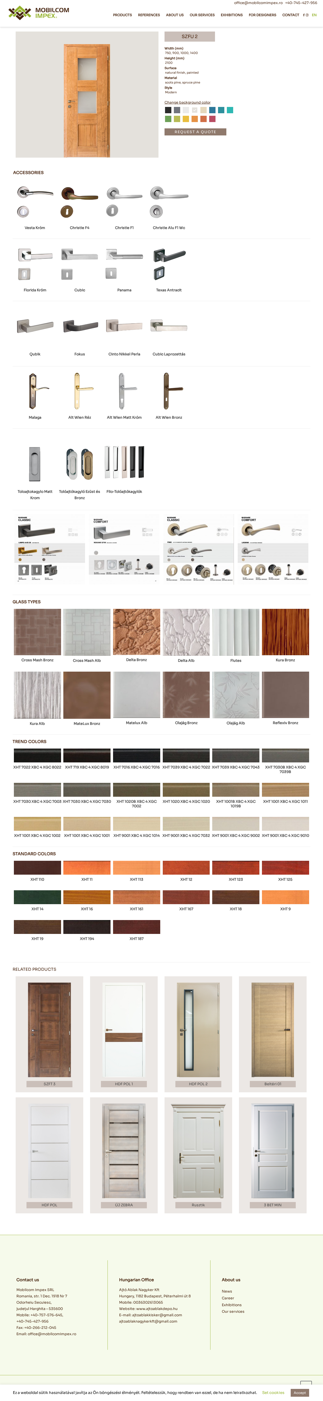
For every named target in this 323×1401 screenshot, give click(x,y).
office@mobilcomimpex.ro (258, 3)
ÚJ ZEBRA (124, 1205)
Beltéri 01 (272, 1084)
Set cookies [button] (273, 1392)
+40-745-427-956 (301, 3)
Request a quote (195, 132)
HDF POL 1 (124, 1084)
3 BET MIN (273, 1205)
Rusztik (198, 1205)
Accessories (28, 172)
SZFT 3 (50, 1084)
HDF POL (49, 1205)
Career (228, 1298)
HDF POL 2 (198, 1084)
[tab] (28, 173)
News (227, 1291)
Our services (233, 1311)
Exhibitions (232, 1305)
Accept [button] (300, 1393)
